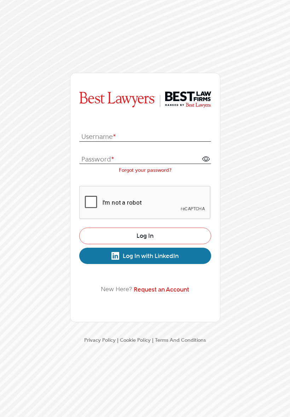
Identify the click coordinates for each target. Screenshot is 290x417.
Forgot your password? (145, 170)
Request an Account (161, 289)
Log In (145, 235)
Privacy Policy (100, 340)
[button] (206, 158)
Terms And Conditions (180, 340)
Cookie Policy (135, 340)
